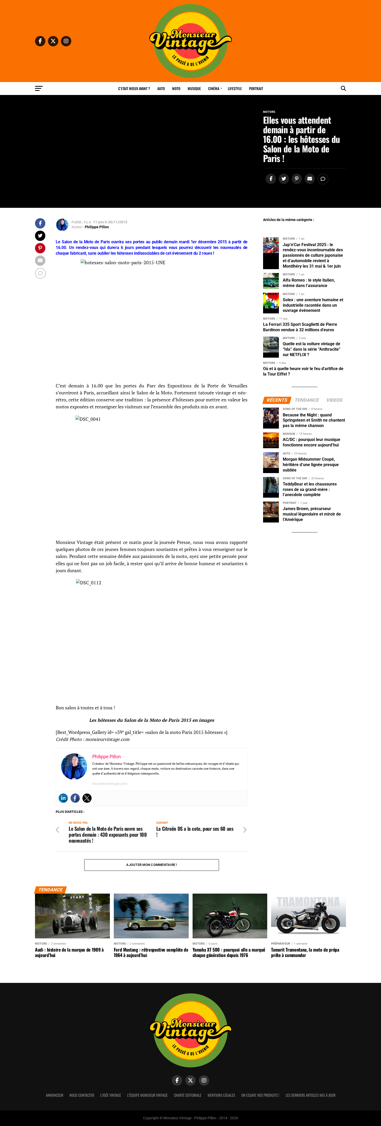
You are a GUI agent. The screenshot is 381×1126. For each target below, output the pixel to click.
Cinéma (213, 88)
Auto (161, 88)
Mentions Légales (221, 1095)
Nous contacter (81, 1095)
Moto (176, 88)
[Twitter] (87, 798)
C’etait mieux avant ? (134, 88)
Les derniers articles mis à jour (310, 1095)
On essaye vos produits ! (260, 1095)
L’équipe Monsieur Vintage (147, 1095)
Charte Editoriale (187, 1095)
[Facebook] (75, 798)
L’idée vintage (110, 1095)
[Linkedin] (63, 798)
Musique (194, 88)
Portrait (256, 88)
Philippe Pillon (97, 227)
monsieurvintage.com (109, 784)
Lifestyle (235, 88)
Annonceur (54, 1095)
